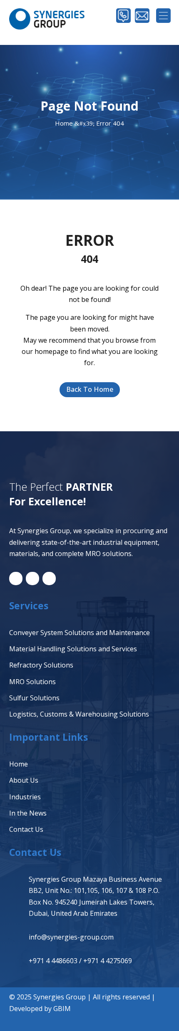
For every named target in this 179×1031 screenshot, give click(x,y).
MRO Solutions (32, 681)
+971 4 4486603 (53, 960)
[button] (163, 15)
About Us (23, 780)
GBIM (62, 1008)
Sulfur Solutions (34, 697)
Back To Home (89, 389)
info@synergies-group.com (71, 937)
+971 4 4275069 (107, 960)
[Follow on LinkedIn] (15, 578)
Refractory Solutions (41, 665)
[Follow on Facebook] (32, 578)
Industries (25, 796)
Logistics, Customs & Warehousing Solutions (79, 714)
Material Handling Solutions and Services (73, 648)
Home (18, 764)
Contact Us (26, 829)
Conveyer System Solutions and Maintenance (79, 632)
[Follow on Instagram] (49, 578)
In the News (28, 813)
